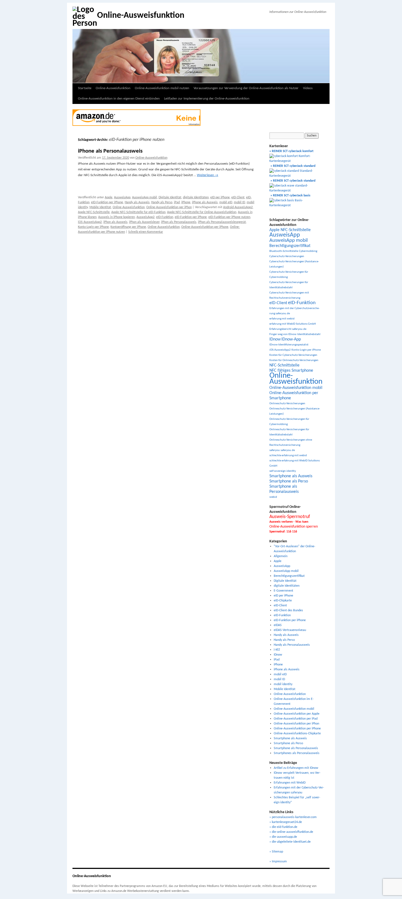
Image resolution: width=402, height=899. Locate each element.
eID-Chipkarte (283, 600)
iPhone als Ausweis (205, 202)
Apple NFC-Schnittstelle (94, 212)
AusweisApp (122, 197)
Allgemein (280, 556)
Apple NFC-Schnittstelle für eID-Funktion (138, 212)
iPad (177, 202)
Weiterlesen (207, 175)
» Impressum (278, 861)
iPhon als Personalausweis (178, 222)
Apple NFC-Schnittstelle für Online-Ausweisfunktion (201, 212)
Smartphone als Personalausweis (296, 748)
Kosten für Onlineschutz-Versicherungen (293, 360)
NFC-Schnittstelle (284, 365)
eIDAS (278, 625)
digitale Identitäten (196, 197)
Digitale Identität (170, 197)
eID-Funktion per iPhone (107, 202)
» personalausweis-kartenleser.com (293, 817)
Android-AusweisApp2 (238, 207)
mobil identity (283, 684)
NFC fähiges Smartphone (291, 370)
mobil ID (239, 202)
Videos (308, 88)
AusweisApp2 (145, 217)
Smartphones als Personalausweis (296, 753)
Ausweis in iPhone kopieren (116, 217)
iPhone (185, 202)
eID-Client (237, 197)
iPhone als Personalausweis (110, 151)
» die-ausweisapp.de (283, 837)
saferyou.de (288, 450)
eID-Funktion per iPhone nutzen (229, 217)
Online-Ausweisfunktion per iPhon (169, 207)
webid (273, 497)
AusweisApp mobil (144, 197)
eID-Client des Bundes (288, 610)
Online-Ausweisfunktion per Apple (296, 713)
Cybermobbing (308, 251)
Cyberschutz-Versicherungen (286, 256)
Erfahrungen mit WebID (289, 782)
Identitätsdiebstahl (309, 334)
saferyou (274, 450)
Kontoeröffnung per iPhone (128, 227)
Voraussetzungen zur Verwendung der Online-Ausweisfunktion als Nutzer (246, 88)
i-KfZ (277, 649)
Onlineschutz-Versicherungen (287, 403)
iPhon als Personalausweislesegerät (222, 222)
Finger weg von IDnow (282, 334)
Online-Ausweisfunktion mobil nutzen (162, 88)
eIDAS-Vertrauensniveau (290, 630)
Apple (108, 197)
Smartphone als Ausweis (290, 476)
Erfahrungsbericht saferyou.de (287, 329)
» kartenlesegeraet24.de (285, 822)
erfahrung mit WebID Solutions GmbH (292, 323)
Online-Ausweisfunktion (140, 15)
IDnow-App (291, 339)
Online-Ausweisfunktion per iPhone (204, 227)
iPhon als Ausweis (115, 222)
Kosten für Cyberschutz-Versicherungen (293, 355)
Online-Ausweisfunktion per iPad (295, 718)
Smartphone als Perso (288, 481)
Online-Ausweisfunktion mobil (295, 388)
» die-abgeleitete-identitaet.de (290, 841)
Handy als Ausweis (137, 202)
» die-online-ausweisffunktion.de (291, 832)
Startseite (84, 88)
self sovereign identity (282, 471)
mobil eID (225, 202)
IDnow (275, 339)
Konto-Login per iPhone (93, 227)
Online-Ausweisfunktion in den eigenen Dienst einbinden (119, 98)
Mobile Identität (100, 207)
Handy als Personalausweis (292, 645)
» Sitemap (276, 851)
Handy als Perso (161, 202)
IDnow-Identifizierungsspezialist (288, 344)
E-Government (283, 590)
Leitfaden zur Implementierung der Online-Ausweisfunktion (206, 98)
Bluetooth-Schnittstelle (283, 251)
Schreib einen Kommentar (145, 232)
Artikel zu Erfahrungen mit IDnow (296, 768)
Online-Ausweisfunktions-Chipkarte (297, 733)
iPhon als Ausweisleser (144, 222)
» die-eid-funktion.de (283, 827)
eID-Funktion (164, 217)
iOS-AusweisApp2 (90, 222)
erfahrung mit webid (282, 318)
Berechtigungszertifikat (289, 246)
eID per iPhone (220, 197)
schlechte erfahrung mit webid (288, 455)
